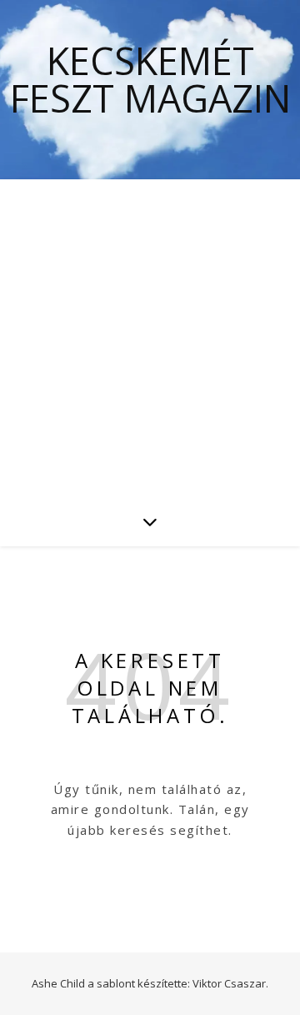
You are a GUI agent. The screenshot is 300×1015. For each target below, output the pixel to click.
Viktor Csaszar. (230, 983)
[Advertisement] (150, 338)
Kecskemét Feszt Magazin (150, 79)
